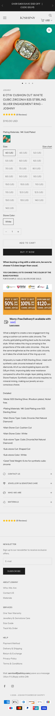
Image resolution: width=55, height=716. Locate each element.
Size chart (47, 146)
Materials (7, 598)
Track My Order (10, 628)
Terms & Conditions (12, 663)
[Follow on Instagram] (12, 686)
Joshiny (7, 90)
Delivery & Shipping (12, 648)
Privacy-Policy (9, 658)
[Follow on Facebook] (4, 686)
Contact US (8, 593)
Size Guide (8, 623)
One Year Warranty (12, 613)
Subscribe (14, 571)
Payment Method (11, 643)
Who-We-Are (9, 588)
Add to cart (27, 243)
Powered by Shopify (35, 695)
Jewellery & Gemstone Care (16, 618)
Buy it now (27, 252)
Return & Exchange (12, 653)
